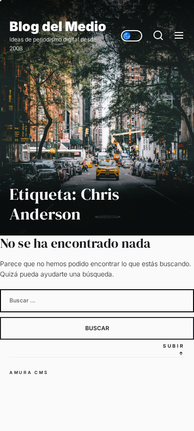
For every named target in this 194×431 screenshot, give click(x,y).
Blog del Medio (57, 26)
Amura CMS (28, 372)
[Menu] (179, 35)
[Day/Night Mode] (131, 35)
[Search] (158, 35)
